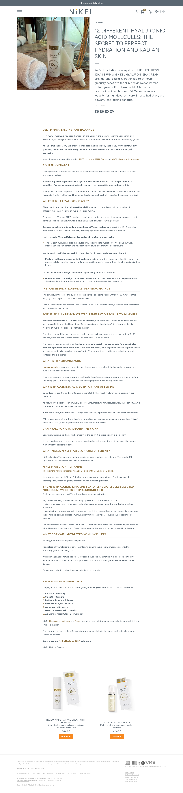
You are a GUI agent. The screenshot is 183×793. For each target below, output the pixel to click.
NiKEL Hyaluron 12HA (70, 641)
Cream (78, 621)
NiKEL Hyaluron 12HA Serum (93, 159)
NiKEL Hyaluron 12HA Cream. (125, 159)
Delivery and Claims (131, 777)
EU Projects (72, 773)
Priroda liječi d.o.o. (23, 773)
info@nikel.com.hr (23, 781)
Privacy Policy (60, 773)
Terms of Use (129, 772)
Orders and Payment (132, 775)
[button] (160, 11)
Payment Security (131, 781)
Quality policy (36, 773)
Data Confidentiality (131, 779)
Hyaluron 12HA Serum (59, 621)
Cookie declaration (85, 773)
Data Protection (48, 773)
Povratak (99, 22)
